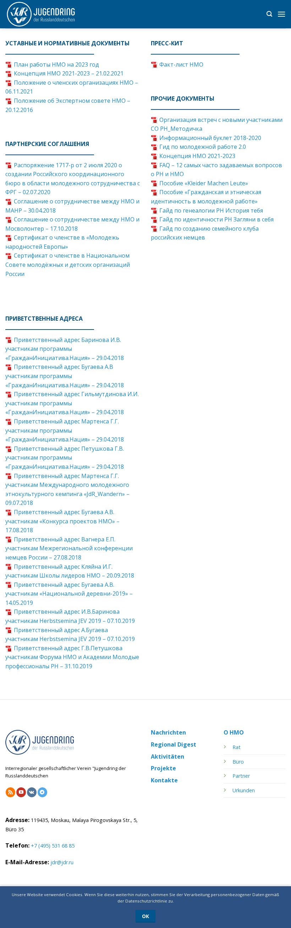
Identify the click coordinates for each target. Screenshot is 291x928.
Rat (236, 747)
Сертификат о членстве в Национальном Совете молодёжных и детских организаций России (67, 264)
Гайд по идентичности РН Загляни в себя (216, 219)
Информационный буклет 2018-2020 (209, 138)
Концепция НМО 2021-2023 (196, 156)
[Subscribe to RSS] (10, 792)
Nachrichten (168, 732)
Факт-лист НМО (180, 64)
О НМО (234, 732)
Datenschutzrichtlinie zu (149, 901)
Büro (238, 761)
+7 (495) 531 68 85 (53, 845)
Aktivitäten (167, 756)
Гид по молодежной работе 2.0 (202, 147)
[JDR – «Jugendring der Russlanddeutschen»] (40, 14)
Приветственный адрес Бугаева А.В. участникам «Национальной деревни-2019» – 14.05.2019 (69, 594)
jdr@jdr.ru (61, 862)
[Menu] (281, 14)
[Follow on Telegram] (42, 792)
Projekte (163, 768)
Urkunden (243, 790)
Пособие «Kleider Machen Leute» (203, 183)
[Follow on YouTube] (21, 792)
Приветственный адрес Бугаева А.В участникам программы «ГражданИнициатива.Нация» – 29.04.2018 (64, 376)
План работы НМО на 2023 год (55, 64)
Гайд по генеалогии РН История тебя (210, 210)
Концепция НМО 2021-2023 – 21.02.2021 (67, 73)
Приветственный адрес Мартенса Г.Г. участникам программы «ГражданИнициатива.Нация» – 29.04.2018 (64, 430)
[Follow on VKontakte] (32, 792)
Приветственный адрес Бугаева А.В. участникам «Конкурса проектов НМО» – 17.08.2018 (62, 521)
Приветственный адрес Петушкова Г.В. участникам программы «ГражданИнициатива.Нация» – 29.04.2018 (64, 458)
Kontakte (164, 780)
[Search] (269, 14)
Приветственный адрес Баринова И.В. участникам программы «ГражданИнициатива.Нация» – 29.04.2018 (64, 349)
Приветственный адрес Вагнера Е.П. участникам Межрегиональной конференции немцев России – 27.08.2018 (69, 548)
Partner (241, 775)
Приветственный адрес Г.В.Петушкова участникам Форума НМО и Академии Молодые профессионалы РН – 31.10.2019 (72, 657)
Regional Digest (173, 744)
